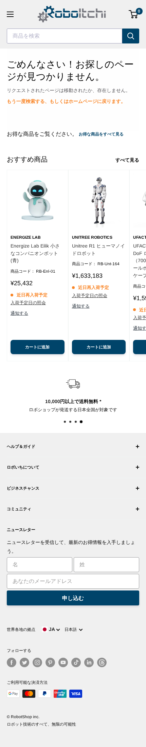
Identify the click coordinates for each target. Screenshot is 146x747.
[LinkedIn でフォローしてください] (89, 662)
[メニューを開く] (10, 14)
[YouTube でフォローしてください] (63, 662)
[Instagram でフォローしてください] (37, 662)
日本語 (72, 629)
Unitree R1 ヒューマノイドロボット (98, 249)
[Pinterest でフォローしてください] (50, 662)
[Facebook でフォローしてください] (11, 662)
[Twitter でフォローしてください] (24, 662)
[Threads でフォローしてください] (102, 662)
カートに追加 (37, 347)
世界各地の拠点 (21, 629)
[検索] (130, 36)
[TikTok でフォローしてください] (76, 662)
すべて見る (127, 160)
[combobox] (64, 36)
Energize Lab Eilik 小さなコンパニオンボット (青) (35, 253)
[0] (133, 14)
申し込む (73, 598)
